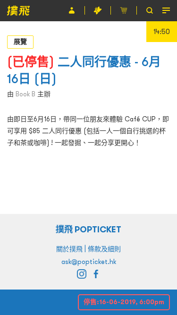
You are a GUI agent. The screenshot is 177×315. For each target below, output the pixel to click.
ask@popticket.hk (88, 261)
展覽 (20, 41)
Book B (25, 94)
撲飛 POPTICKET (88, 229)
